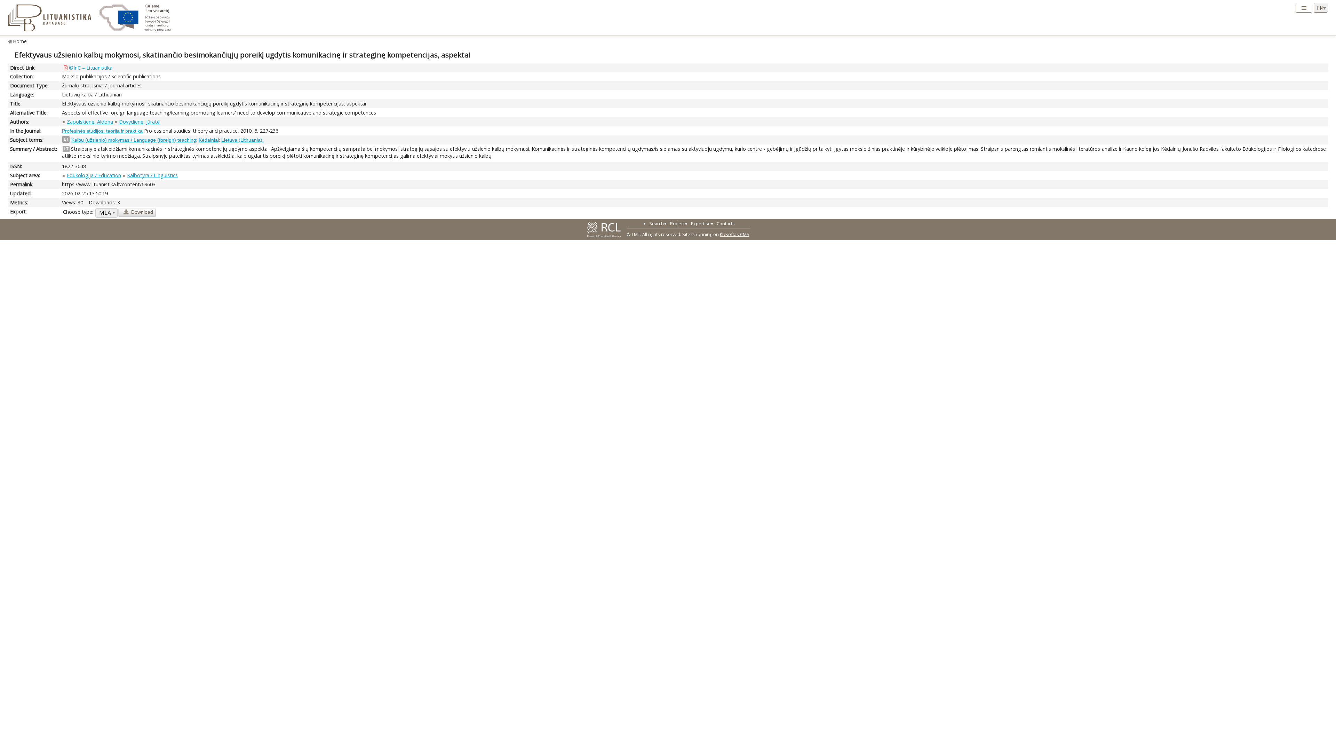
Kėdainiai (209, 140)
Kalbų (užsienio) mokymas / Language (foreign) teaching (133, 140)
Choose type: (78, 212)
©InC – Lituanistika (90, 67)
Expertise (701, 223)
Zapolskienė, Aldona (90, 121)
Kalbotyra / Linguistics (152, 175)
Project (677, 223)
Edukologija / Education (94, 175)
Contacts (726, 223)
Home (20, 41)
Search (656, 223)
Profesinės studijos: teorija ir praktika (102, 131)
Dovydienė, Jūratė (139, 121)
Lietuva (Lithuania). (242, 140)
